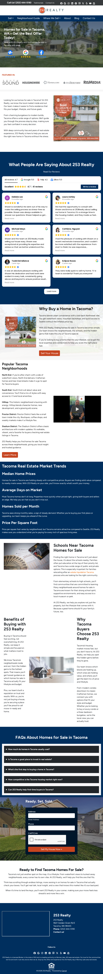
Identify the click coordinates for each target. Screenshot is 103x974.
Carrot (64, 971)
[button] (27, 180)
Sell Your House (49, 353)
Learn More (10, 454)
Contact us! (58, 932)
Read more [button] (9, 218)
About (67, 18)
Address (31, 811)
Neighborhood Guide (28, 18)
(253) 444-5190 (67, 929)
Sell (10, 18)
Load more (51, 291)
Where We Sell (51, 18)
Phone (31, 824)
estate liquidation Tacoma (82, 572)
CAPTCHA (33, 833)
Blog (76, 18)
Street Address (33, 820)
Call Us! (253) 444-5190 (19, 2)
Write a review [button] (89, 186)
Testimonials (38, 3)
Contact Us (50, 3)
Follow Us (51, 947)
